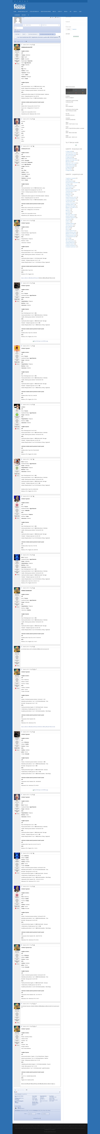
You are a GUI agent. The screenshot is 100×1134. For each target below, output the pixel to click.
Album (67, 122)
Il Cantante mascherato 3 (71, 246)
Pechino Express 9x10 (70, 164)
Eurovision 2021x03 (70, 155)
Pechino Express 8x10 (70, 158)
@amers (26, 278)
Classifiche (68, 118)
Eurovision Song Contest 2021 (72, 182)
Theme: (25, 1113)
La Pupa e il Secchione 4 (70, 198)
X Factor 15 (68, 222)
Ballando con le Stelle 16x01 (71, 160)
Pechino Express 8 (69, 181)
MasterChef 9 (68, 188)
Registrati (74, 29)
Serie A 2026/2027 (69, 106)
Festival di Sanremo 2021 (71, 232)
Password (68, 21)
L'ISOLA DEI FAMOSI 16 (34, 11)
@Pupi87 (48, 726)
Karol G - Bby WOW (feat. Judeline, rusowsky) (75, 128)
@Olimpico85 (36, 278)
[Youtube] (25, 1)
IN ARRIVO (68, 96)
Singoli (67, 126)
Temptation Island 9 (70, 244)
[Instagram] (27, 1)
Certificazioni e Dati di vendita (72, 100)
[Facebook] (17, 1)
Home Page (17, 34)
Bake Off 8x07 (68, 169)
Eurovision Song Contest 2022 (72, 190)
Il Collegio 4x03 (69, 157)
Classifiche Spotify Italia (70, 119)
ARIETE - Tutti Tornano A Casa (72, 124)
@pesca (23, 278)
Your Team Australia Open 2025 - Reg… (47, 34)
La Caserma (68, 211)
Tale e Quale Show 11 (70, 185)
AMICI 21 (54, 11)
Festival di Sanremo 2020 (71, 235)
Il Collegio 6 (68, 195)
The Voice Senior (69, 201)
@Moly (44, 726)
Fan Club (67, 113)
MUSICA (66, 11)
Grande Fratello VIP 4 (70, 216)
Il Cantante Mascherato (70, 236)
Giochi (24, 34)
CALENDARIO (17, 15)
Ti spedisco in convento (70, 178)
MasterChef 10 (69, 194)
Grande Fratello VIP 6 (70, 242)
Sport (67, 105)
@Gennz (41, 726)
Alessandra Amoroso (70, 115)
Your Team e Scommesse (33, 34)
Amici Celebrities (69, 226)
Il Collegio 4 (68, 179)
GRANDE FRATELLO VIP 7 (23, 11)
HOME (15, 11)
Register (58, 17)
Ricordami (69, 26)
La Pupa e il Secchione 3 (70, 203)
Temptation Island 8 (70, 223)
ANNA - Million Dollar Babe (71, 132)
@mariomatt (52, 726)
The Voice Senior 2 (69, 225)
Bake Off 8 (68, 213)
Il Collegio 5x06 (69, 170)
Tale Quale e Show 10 (70, 214)
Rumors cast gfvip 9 (70, 97)
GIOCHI (75, 11)
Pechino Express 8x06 (70, 166)
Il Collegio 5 (68, 184)
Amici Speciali (68, 219)
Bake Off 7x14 (68, 161)
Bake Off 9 (68, 228)
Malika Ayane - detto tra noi (71, 137)
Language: (38, 1113)
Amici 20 (67, 238)
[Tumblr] (22, 1)
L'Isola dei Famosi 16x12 (71, 152)
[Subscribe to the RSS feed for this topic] (59, 36)
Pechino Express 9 (69, 187)
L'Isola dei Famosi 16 (70, 191)
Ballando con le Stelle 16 (71, 207)
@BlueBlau (31, 278)
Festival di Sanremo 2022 (71, 197)
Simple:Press (36, 1118)
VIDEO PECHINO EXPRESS (46, 11)
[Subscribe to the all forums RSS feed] (15, 1092)
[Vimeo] (20, 1)
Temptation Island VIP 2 (70, 217)
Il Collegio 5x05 (69, 167)
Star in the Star (69, 239)
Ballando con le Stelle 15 (71, 233)
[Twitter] (15, 1)
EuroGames (68, 192)
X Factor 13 (68, 220)
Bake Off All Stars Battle (70, 206)
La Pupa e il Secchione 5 (70, 245)
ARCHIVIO (24, 15)
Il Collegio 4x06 (69, 151)
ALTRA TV (60, 11)
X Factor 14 (68, 209)
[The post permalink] (32, 44)
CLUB (80, 11)
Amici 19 (67, 229)
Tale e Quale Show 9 (70, 241)
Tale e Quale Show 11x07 (71, 154)
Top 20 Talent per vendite (71, 110)
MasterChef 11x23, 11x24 (71, 163)
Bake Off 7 (68, 210)
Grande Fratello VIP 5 (70, 230)
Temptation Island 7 (70, 204)
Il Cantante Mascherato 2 (71, 200)
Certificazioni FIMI (69, 102)
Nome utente (68, 16)
